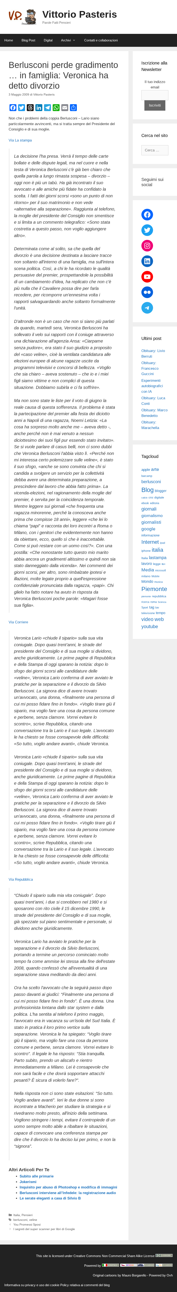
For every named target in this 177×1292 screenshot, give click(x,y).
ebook (145, 503)
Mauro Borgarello (134, 1275)
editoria (154, 503)
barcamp (146, 476)
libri (163, 564)
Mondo (147, 581)
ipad (162, 542)
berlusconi (20, 1219)
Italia (16, 1215)
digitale (159, 497)
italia (157, 550)
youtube (149, 626)
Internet (150, 542)
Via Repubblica (21, 879)
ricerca (145, 602)
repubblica (159, 596)
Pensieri (27, 1215)
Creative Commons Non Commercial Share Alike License (114, 1256)
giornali (148, 509)
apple (145, 470)
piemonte (146, 596)
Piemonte (154, 589)
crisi (151, 497)
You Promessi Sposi (27, 1224)
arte (155, 469)
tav (157, 607)
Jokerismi (28, 1182)
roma (153, 602)
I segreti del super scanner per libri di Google (44, 1229)
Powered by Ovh (161, 1275)
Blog (147, 489)
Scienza (162, 602)
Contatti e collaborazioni (101, 40)
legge (157, 564)
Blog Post (28, 40)
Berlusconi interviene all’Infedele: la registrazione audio (68, 1193)
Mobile (156, 576)
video (147, 619)
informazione (150, 535)
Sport (144, 607)
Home (8, 40)
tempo (160, 613)
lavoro (146, 563)
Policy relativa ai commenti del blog (85, 1285)
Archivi (66, 40)
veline (33, 1219)
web (159, 619)
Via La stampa (20, 140)
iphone (146, 550)
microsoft (160, 570)
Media (147, 569)
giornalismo (152, 515)
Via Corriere (18, 622)
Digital (48, 40)
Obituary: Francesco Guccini (149, 368)
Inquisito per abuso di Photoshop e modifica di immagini (68, 1187)
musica (158, 581)
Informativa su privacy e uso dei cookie (31, 1285)
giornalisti (151, 522)
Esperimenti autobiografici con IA (152, 386)
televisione (148, 613)
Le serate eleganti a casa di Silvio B (50, 1198)
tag (151, 607)
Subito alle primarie (37, 1176)
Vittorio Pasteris (79, 14)
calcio (144, 497)
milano (145, 576)
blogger (160, 491)
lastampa (157, 557)
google (148, 528)
